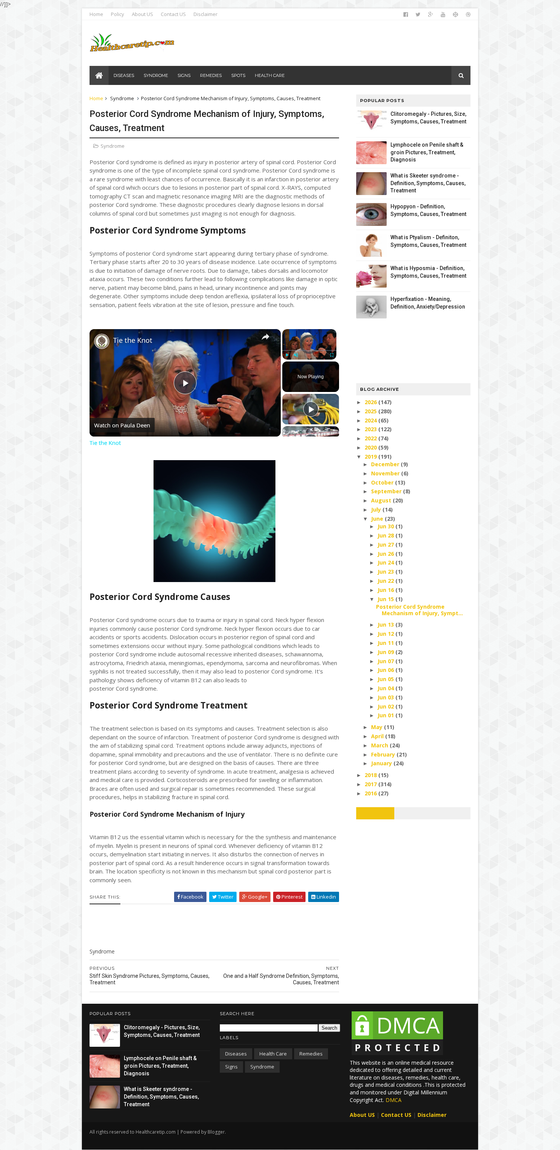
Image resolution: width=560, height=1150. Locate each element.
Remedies (311, 1053)
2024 (371, 420)
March (380, 745)
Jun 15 (386, 599)
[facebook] (405, 14)
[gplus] (430, 14)
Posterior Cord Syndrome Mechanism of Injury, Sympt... (419, 610)
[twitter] (418, 14)
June (378, 518)
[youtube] (443, 14)
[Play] (286, 355)
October (383, 482)
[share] (265, 337)
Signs (231, 1066)
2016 (371, 793)
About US (142, 14)
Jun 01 (386, 715)
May (377, 727)
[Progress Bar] (309, 350)
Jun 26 (386, 553)
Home (96, 14)
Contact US (173, 14)
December (386, 464)
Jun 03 (386, 697)
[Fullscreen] (331, 355)
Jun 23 (386, 571)
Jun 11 (386, 642)
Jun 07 (386, 661)
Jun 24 (386, 562)
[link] (101, 341)
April (378, 736)
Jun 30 (386, 526)
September (387, 491)
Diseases (236, 1053)
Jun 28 (386, 535)
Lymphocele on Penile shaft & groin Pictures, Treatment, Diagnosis (426, 152)
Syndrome (122, 98)
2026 (371, 402)
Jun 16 (386, 589)
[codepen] (455, 14)
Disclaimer (206, 14)
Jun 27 (386, 544)
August (382, 500)
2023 (371, 429)
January (382, 763)
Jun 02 (386, 706)
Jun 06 (386, 669)
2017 (371, 784)
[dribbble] (468, 14)
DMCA (394, 1100)
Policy (117, 14)
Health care (273, 1053)
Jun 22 (386, 580)
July (376, 509)
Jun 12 (386, 633)
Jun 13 (386, 624)
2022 (371, 438)
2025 (371, 411)
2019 (371, 456)
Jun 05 (386, 679)
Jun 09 (386, 652)
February (384, 754)
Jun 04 (386, 688)
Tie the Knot (132, 340)
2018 (371, 775)
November (386, 473)
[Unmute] (296, 355)
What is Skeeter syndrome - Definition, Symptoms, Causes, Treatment (428, 183)
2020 (371, 447)
